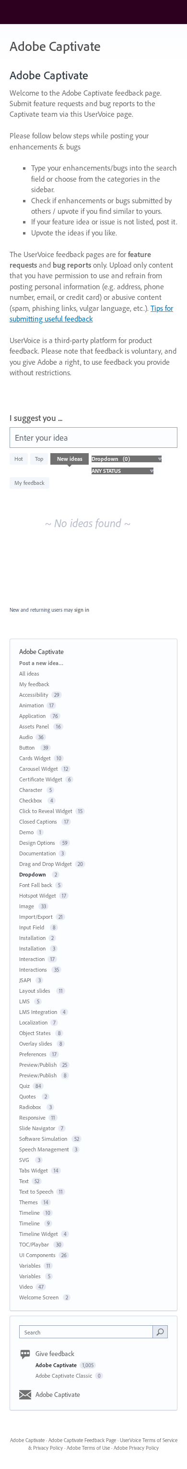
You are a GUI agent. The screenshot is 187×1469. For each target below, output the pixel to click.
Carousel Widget (38, 768)
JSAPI (26, 980)
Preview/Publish (38, 1064)
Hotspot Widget (37, 895)
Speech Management (44, 1149)
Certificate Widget (40, 779)
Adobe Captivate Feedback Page (82, 1440)
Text (24, 1181)
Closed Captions (38, 821)
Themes (28, 1202)
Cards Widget (35, 758)
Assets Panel (34, 726)
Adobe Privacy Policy (136, 1447)
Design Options (38, 842)
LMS (25, 1001)
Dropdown (34, 874)
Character (31, 789)
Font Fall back (35, 885)
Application (33, 715)
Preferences (33, 1054)
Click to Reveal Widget (45, 811)
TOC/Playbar (34, 1244)
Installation (32, 937)
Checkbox (32, 800)
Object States (35, 1033)
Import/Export (36, 916)
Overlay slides (36, 1043)
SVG (25, 1159)
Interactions (33, 969)
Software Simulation (44, 1138)
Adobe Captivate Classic (64, 1375)
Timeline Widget (38, 1233)
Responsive (32, 1117)
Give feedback (54, 1353)
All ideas (29, 673)
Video (26, 1286)
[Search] (160, 1331)
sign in (81, 609)
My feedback (29, 482)
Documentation (37, 853)
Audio (26, 737)
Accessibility (33, 694)
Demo (26, 832)
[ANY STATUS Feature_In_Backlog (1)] (122, 470)
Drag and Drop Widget (45, 863)
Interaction (32, 959)
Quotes (29, 1096)
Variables (30, 1265)
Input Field (33, 927)
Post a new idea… (41, 663)
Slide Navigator (37, 1128)
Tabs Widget (33, 1170)
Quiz (24, 1085)
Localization (33, 1022)
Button (28, 747)
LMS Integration (38, 1011)
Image (27, 906)
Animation (31, 705)
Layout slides (36, 990)
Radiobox (31, 1107)
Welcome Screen (39, 1297)
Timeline (29, 1212)
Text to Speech (36, 1191)
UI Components (37, 1255)
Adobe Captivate (56, 1365)
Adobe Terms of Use (88, 1447)
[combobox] (88, 1331)
